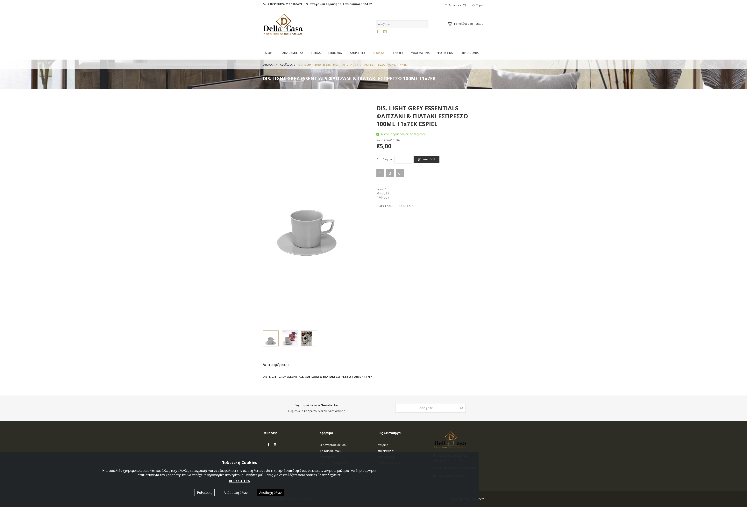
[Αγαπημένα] (400, 173)
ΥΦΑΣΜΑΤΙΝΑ (420, 53)
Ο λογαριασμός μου (333, 445)
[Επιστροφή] (380, 173)
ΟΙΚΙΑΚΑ (378, 53)
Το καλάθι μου (330, 451)
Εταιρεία (382, 445)
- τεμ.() (468, 23)
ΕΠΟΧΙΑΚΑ (335, 53)
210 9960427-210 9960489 (284, 4)
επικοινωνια (385, 451)
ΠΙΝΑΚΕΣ (397, 53)
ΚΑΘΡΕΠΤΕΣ (358, 53)
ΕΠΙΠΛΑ (316, 53)
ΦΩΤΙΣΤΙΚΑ (445, 53)
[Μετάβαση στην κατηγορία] (390, 173)
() (457, 5)
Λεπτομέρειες (276, 364)
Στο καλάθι (429, 159)
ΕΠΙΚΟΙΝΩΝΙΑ (469, 53)
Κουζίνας (286, 64)
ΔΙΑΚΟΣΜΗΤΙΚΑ (292, 53)
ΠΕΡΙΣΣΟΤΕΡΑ (239, 481)
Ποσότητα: (384, 159)
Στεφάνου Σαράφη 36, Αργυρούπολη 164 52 (340, 4)
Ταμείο (480, 5)
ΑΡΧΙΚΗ (269, 53)
